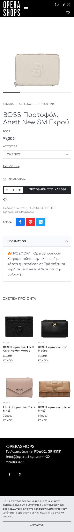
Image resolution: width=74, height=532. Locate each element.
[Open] (68, 13)
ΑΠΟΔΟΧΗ (37, 525)
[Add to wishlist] (5, 200)
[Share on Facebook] (20, 222)
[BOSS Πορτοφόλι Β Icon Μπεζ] (54, 381)
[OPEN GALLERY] (37, 54)
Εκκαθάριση (11, 166)
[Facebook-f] (9, 474)
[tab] (37, 241)
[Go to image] (11, 92)
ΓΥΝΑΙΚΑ (8, 104)
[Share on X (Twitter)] (40, 222)
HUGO (6, 403)
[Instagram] (19, 474)
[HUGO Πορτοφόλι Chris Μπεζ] (19, 381)
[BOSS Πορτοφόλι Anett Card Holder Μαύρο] (19, 321)
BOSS (6, 343)
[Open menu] (26, 8)
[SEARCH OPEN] (57, 4)
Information (16, 241)
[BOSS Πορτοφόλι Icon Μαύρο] (54, 321)
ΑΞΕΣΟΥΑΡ (25, 104)
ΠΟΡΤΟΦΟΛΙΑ (45, 104)
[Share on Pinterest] (30, 222)
